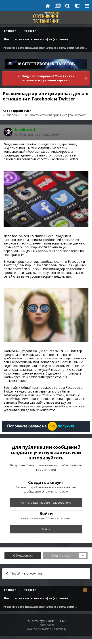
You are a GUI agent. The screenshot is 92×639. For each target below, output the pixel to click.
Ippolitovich (22, 111)
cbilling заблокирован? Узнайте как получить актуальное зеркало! (46, 78)
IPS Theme (32, 621)
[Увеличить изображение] (46, 199)
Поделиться (24, 555)
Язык (61, 621)
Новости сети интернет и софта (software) (57, 115)
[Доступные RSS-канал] (85, 590)
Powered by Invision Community (46, 629)
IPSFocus (48, 621)
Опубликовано (37, 134)
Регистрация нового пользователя (46, 503)
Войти (46, 529)
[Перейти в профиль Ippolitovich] (8, 132)
